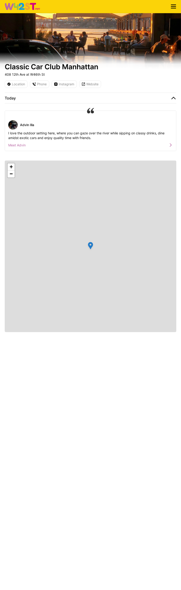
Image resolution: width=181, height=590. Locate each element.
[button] (90, 246)
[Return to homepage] (22, 7)
